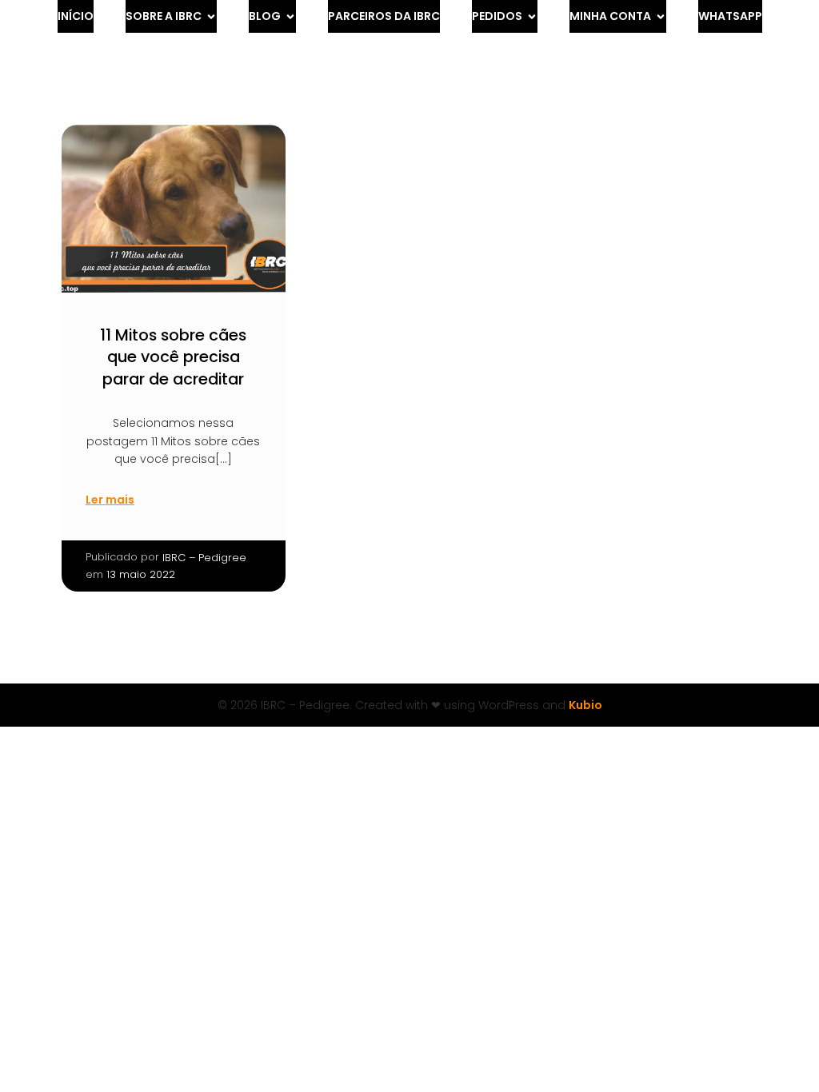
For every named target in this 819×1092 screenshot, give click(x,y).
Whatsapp (730, 16)
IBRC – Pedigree (204, 557)
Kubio (585, 705)
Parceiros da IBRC (384, 16)
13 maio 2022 (140, 574)
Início (76, 16)
